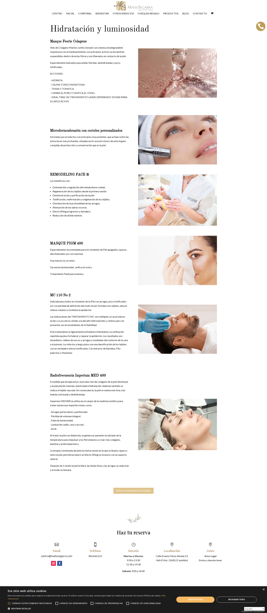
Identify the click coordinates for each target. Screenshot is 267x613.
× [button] (263, 589)
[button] (89, 609)
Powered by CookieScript (253, 611)
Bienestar (102, 13)
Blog (185, 13)
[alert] (133, 599)
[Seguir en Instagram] (53, 563)
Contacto (200, 13)
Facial (70, 13)
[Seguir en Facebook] (59, 563)
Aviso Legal (210, 556)
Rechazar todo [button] (236, 599)
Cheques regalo (148, 13)
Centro (57, 13)
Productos (170, 13)
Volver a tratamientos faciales (133, 490)
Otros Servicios (123, 13)
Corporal (85, 13)
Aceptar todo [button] (195, 599)
